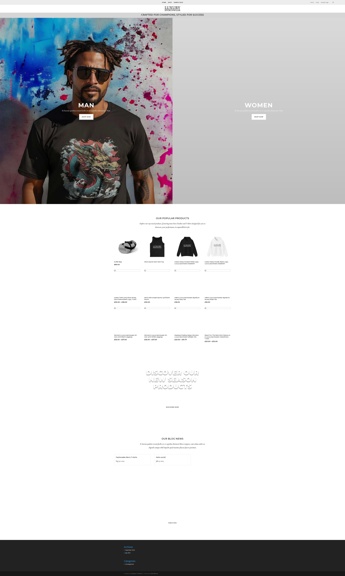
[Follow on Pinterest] (24, 2)
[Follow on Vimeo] (17, 2)
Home (164, 2)
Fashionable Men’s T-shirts (126, 457)
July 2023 (127, 553)
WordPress (154, 573)
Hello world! (160, 457)
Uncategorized (129, 564)
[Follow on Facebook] (11, 2)
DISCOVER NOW (172, 407)
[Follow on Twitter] (14, 2)
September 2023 (130, 550)
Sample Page (178, 2)
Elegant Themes (137, 573)
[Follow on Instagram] (20, 2)
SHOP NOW (86, 117)
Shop (170, 2)
